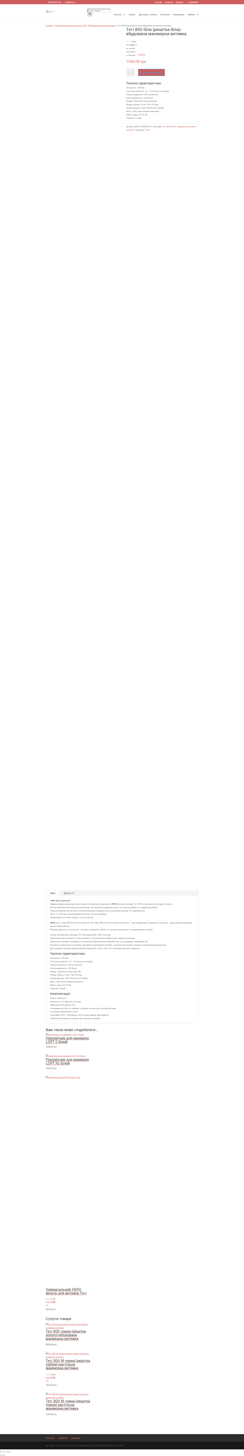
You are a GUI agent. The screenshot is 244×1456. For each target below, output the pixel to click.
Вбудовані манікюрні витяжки (101, 25)
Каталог (118, 15)
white (147, 130)
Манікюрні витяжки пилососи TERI (71, 25)
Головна (49, 25)
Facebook (179, 2)
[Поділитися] (7, 1451)
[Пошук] (90, 14)
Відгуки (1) (69, 893)
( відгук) (141, 54)
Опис (52, 893)
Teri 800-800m (169, 126)
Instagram (169, 2)
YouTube (158, 2)
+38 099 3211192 (54, 2)
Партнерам (178, 15)
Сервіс (132, 15)
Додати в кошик (151, 72)
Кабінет (191, 15)
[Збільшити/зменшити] (1, 1451)
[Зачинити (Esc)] (9, 1451)
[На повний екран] (4, 1451)
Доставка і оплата (148, 15)
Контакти (165, 15)
